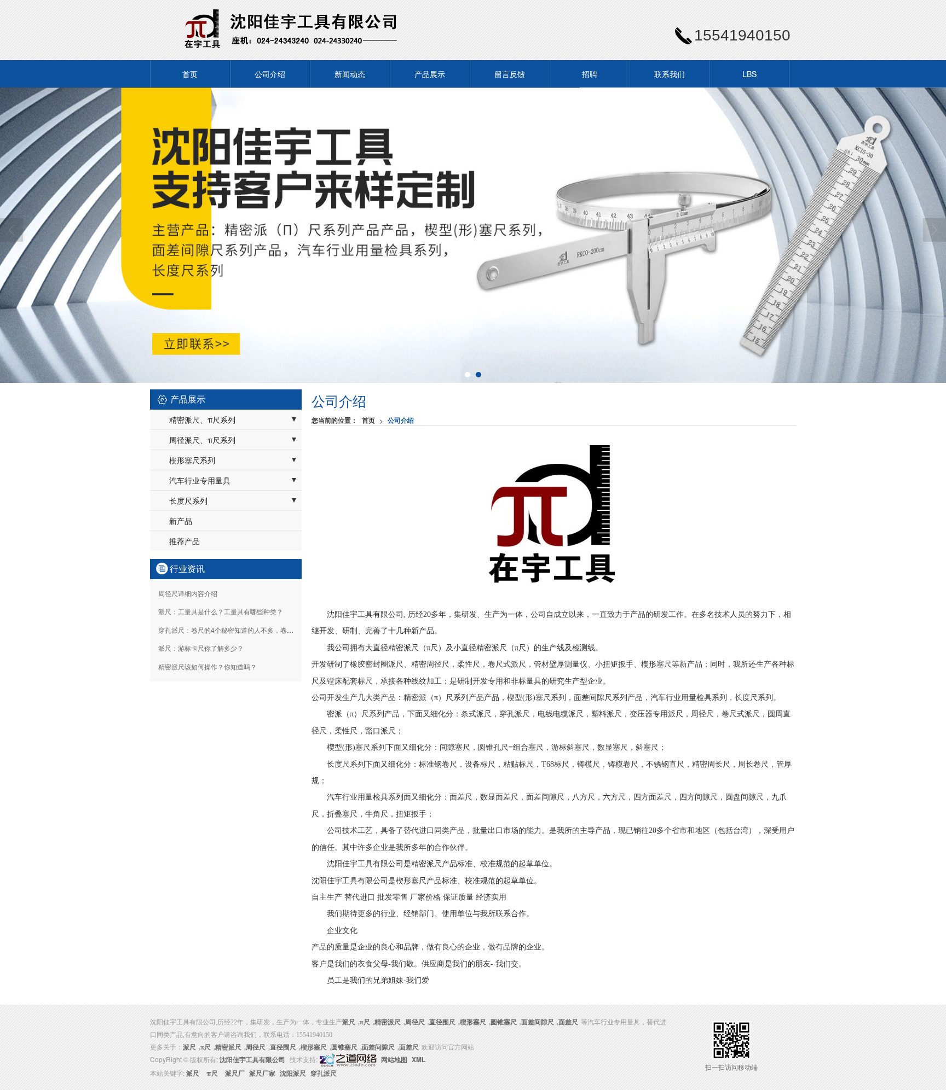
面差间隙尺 (537, 1022)
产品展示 (429, 73)
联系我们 (669, 73)
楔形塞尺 (473, 1022)
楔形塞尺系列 (192, 459)
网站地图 (394, 1059)
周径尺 (415, 1022)
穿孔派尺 (323, 1073)
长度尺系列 (188, 500)
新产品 (180, 520)
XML (418, 1059)
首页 (190, 73)
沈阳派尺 (293, 1073)
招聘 (589, 73)
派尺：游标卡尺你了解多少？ (201, 647)
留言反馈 (509, 73)
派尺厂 (235, 1073)
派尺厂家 (262, 1073)
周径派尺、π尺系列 (202, 439)
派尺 (192, 1073)
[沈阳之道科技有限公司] (347, 1059)
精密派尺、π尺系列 (202, 419)
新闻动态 (349, 73)
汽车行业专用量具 (199, 480)
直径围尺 (442, 1022)
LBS (749, 73)
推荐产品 (184, 540)
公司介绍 (270, 73)
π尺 (365, 1022)
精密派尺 (387, 1022)
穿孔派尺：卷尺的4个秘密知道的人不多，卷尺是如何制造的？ (248, 629)
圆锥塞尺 (504, 1022)
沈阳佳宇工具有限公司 (252, 1059)
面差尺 (568, 1022)
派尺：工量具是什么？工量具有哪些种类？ (220, 611)
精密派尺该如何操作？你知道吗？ (207, 666)
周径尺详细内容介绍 (187, 593)
